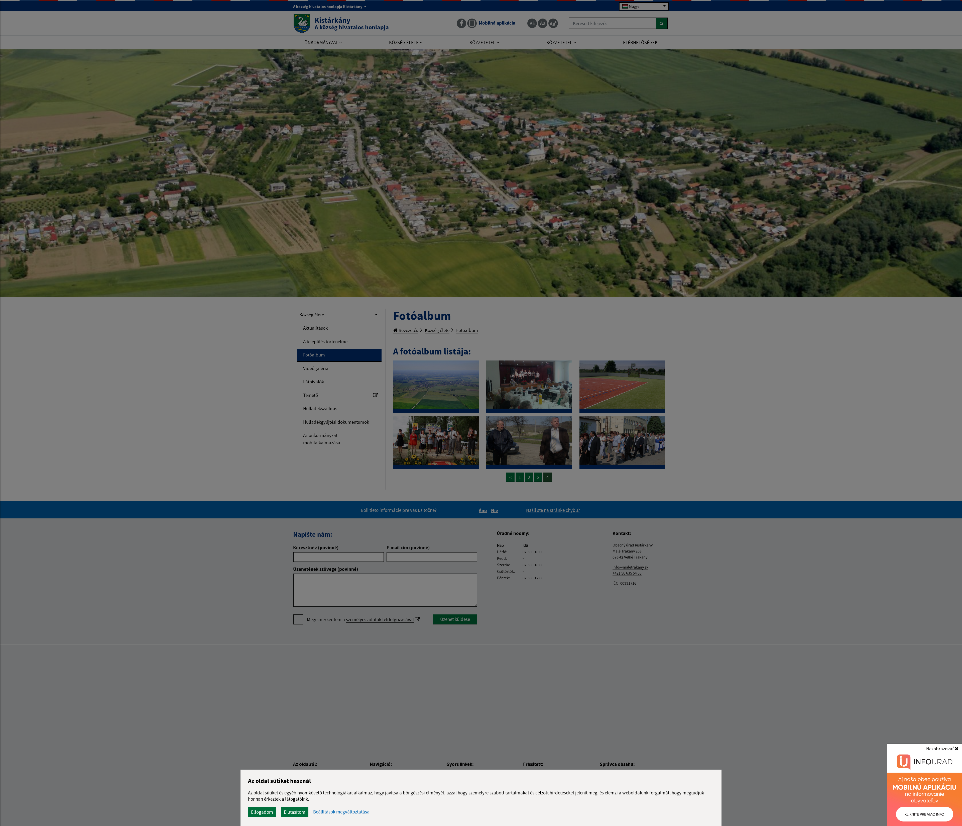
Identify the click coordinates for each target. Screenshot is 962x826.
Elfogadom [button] (262, 812)
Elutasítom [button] (294, 812)
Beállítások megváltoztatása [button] (341, 811)
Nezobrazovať (940, 749)
